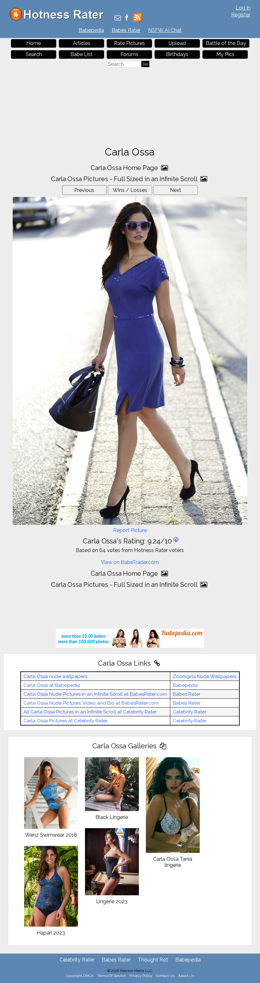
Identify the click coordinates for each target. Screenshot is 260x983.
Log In (243, 8)
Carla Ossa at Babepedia (51, 685)
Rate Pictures (129, 43)
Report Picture (130, 530)
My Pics (225, 54)
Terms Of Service (111, 975)
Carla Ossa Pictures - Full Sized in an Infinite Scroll (125, 179)
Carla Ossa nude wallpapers (55, 676)
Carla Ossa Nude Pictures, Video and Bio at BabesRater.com (91, 703)
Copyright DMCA (80, 975)
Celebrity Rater (189, 712)
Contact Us (165, 975)
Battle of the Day (226, 43)
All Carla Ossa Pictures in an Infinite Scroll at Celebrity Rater (90, 712)
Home (33, 43)
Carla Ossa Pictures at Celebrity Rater (65, 721)
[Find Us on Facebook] (127, 18)
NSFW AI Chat (165, 30)
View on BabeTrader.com (130, 562)
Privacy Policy (140, 975)
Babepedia (91, 30)
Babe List (81, 54)
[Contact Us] (117, 18)
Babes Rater (126, 30)
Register (240, 15)
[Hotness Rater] (59, 19)
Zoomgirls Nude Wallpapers (204, 676)
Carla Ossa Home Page (125, 168)
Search (34, 54)
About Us (186, 975)
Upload (177, 43)
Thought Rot (153, 960)
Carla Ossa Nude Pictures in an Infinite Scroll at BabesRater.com (95, 694)
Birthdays (177, 54)
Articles (81, 43)
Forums (129, 54)
